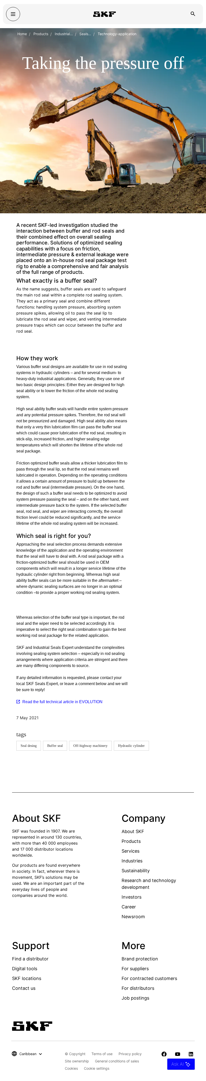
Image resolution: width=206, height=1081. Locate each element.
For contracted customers (149, 978)
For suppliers (135, 968)
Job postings (135, 998)
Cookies (71, 1068)
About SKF (133, 831)
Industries (132, 860)
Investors (131, 897)
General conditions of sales (117, 1061)
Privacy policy (130, 1054)
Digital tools (24, 968)
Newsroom (133, 916)
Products (40, 34)
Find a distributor (30, 958)
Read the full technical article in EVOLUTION (62, 702)
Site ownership (77, 1061)
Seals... (85, 34)
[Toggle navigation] (13, 14)
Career (129, 906)
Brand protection (140, 958)
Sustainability (136, 870)
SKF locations (26, 978)
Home (22, 34)
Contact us (23, 988)
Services (130, 851)
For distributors (138, 988)
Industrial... (64, 34)
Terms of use (102, 1054)
